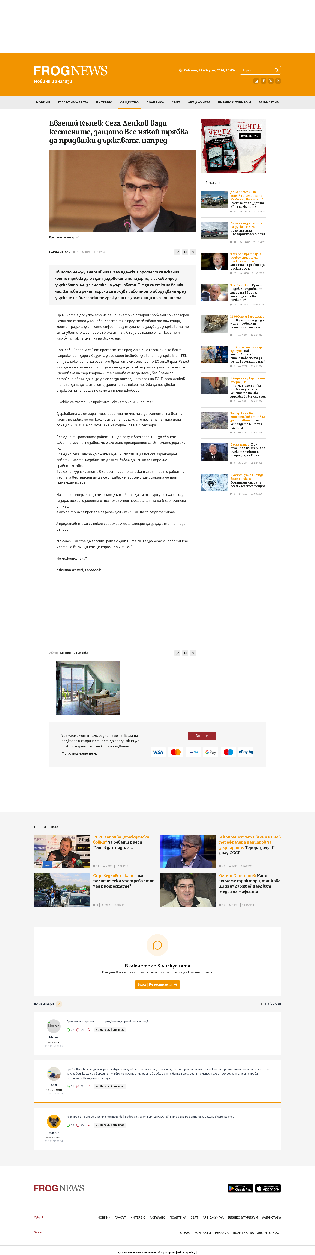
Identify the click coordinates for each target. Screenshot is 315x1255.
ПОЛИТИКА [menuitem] (155, 102)
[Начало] (256, 81)
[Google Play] (241, 1188)
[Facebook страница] (263, 81)
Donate (202, 735)
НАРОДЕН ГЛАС (59, 252)
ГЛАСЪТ (120, 1217)
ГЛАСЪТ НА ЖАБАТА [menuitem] (73, 102)
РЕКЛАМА (222, 1232)
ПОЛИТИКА (178, 1217)
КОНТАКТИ (202, 1232)
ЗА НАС (185, 1232)
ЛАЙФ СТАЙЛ (271, 1217)
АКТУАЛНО (157, 1217)
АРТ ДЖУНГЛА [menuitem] (199, 102)
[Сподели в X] (193, 252)
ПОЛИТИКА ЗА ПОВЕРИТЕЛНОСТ (257, 1232)
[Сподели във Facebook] (185, 252)
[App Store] (268, 1188)
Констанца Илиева (74, 653)
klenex (53, 1037)
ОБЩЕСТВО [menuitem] (129, 102)
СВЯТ (194, 1217)
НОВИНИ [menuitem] (43, 102)
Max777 (54, 1133)
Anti (54, 1085)
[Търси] (276, 70)
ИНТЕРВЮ (138, 1217)
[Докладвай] (89, 1029)
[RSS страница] (278, 81)
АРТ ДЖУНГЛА (213, 1217)
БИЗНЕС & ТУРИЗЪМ (243, 1217)
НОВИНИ (104, 1217)
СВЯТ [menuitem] (176, 102)
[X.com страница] (271, 81)
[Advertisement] (157, 26)
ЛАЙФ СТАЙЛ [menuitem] (269, 102)
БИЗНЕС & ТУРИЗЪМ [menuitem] (234, 102)
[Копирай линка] (177, 252)
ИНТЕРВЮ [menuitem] (104, 102)
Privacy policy (186, 1252)
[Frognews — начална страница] (59, 1188)
